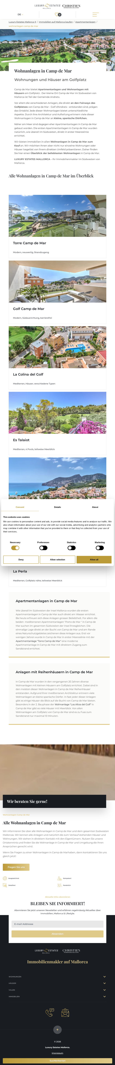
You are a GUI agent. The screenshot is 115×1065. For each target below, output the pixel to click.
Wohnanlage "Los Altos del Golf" (73, 704)
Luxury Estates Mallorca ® (22, 22)
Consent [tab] (20, 507)
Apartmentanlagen (85, 22)
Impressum (57, 1053)
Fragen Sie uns (16, 867)
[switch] (43, 548)
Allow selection (57, 559)
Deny (21, 559)
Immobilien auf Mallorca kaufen (56, 22)
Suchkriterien (57, 1060)
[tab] (105, 976)
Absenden (57, 934)
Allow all (94, 559)
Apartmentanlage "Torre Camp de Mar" (38, 641)
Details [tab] (57, 507)
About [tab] (95, 507)
